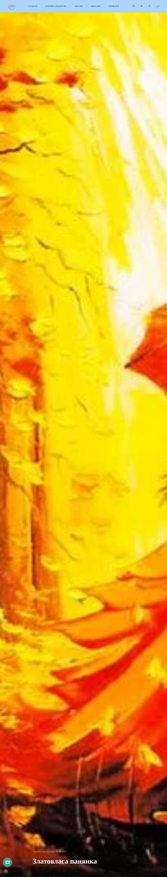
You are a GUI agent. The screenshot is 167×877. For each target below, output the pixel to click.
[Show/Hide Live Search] (134, 6)
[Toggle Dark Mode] (141, 6)
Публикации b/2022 (43, 851)
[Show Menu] (157, 6)
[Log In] (149, 6)
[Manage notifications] (6, 871)
